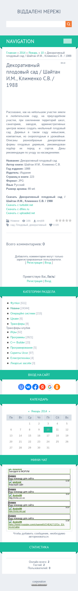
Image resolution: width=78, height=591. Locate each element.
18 (57, 435)
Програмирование (21, 347)
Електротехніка (20, 358)
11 (57, 429)
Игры (13, 332)
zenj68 (40, 220)
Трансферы (17, 323)
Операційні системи (22, 313)
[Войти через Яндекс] (42, 387)
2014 (22, 52)
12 (67, 429)
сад (12, 225)
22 (29, 441)
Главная (11, 52)
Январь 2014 (39, 411)
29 (29, 447)
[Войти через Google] (49, 387)
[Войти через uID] (21, 387)
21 (20, 441)
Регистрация (34, 262)
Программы (17, 337)
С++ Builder (17, 342)
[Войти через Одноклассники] (57, 387)
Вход (48, 262)
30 (38, 447)
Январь (33, 52)
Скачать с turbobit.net (19, 205)
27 (11, 447)
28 (20, 447)
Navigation (20, 41)
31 (48, 447)
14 (20, 435)
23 (38, 441)
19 (67, 435)
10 (42, 52)
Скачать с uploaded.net (20, 213)
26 (67, 441)
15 (29, 435)
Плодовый (22, 225)
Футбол (15, 303)
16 (38, 435)
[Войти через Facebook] (35, 387)
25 (57, 441)
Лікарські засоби (20, 363)
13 (11, 435)
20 (11, 441)
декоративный (37, 225)
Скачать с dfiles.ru (17, 209)
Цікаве (14, 318)
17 (48, 435)
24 (48, 441)
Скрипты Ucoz (19, 352)
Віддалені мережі (39, 11)
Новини (14, 220)
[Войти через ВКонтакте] (28, 387)
